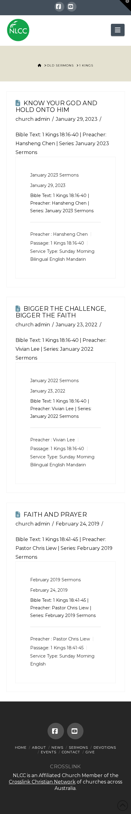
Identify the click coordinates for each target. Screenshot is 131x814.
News (57, 747)
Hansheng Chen (70, 234)
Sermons (78, 747)
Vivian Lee (64, 440)
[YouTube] (71, 7)
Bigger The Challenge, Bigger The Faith (61, 312)
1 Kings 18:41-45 (60, 539)
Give (90, 752)
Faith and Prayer (55, 514)
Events (48, 752)
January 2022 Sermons (54, 380)
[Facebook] (59, 7)
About (39, 747)
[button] (117, 30)
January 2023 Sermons (54, 175)
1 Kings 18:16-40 (60, 135)
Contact (71, 752)
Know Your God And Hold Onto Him (56, 106)
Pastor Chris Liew (71, 639)
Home (21, 747)
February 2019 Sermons (55, 580)
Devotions (105, 747)
